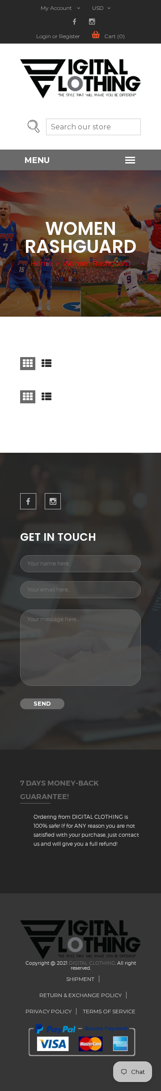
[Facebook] (74, 22)
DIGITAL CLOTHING (92, 963)
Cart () (114, 36)
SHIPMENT (80, 979)
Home (41, 263)
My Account (57, 8)
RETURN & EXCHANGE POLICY (80, 995)
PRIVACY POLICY (48, 1011)
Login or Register (58, 36)
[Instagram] (92, 22)
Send (42, 703)
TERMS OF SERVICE (109, 1011)
